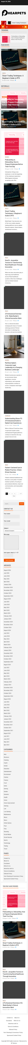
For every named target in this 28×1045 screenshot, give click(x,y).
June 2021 (7, 739)
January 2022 (7, 719)
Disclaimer (7, 863)
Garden (6, 791)
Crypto (4, 73)
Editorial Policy (8, 873)
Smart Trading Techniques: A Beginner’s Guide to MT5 (13, 213)
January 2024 (7, 650)
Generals (6, 794)
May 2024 (6, 639)
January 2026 (7, 584)
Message (6, 534)
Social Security (8, 837)
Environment (7, 774)
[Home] (3, 27)
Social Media (7, 834)
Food (5, 783)
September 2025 (8, 596)
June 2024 (7, 636)
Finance (6, 780)
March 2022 (7, 713)
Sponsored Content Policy (11, 879)
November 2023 (8, 656)
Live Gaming (7, 811)
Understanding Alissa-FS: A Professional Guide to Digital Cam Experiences (13, 420)
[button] (6, 27)
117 (21, 493)
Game (5, 786)
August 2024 (7, 630)
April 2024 (6, 642)
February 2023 (8, 682)
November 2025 (8, 590)
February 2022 (8, 716)
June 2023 (7, 670)
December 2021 (8, 722)
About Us (6, 861)
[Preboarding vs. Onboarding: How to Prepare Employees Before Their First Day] (14, 143)
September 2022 (8, 696)
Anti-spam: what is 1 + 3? (11, 552)
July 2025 (6, 601)
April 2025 (6, 610)
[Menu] (6, 27)
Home (5, 800)
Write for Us (7, 866)
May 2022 (6, 707)
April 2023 (6, 676)
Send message (9, 560)
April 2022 (6, 710)
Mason (12, 80)
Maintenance (7, 814)
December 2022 (8, 687)
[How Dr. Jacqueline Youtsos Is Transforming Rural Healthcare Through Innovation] (14, 244)
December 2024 (8, 622)
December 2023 (8, 653)
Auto (5, 754)
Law (5, 808)
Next (14, 496)
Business (7, 156)
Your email (7, 521)
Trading (6, 846)
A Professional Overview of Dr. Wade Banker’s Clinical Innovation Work (13, 316)
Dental (5, 766)
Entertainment (7, 771)
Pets (5, 828)
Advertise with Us (9, 868)
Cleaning (6, 760)
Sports (6, 840)
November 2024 (8, 624)
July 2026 (6, 573)
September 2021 (8, 730)
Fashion (6, 777)
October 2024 (7, 627)
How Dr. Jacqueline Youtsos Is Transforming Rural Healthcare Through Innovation (13, 974)
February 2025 (8, 616)
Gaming (6, 788)
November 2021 (8, 724)
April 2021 (6, 745)
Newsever (22, 1041)
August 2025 (7, 599)
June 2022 (7, 704)
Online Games (7, 823)
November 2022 (8, 690)
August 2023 (7, 664)
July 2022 (6, 702)
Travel (5, 848)
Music (5, 817)
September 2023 (8, 662)
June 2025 (7, 604)
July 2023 (6, 667)
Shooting (6, 831)
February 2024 (8, 647)
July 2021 (6, 736)
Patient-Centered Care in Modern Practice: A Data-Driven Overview (13, 469)
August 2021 (7, 733)
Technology (7, 415)
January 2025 (7, 619)
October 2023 (7, 659)
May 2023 (6, 673)
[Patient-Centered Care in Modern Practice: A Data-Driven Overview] (14, 451)
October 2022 (7, 693)
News (5, 820)
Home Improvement (9, 803)
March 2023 (7, 679)
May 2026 (6, 579)
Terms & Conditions (9, 871)
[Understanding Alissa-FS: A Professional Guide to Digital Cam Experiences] (14, 402)
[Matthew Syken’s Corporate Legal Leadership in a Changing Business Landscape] (14, 346)
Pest (5, 826)
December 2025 (8, 587)
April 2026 (6, 581)
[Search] (23, 26)
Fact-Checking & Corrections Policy (13, 876)
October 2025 (7, 593)
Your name (7, 513)
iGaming (6, 806)
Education (6, 768)
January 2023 (7, 684)
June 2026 (7, 576)
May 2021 (6, 742)
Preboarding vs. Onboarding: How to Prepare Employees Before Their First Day (13, 102)
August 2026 (7, 570)
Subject (6, 528)
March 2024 (7, 644)
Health (6, 257)
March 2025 (7, 613)
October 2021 (7, 727)
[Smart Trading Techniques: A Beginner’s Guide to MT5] (5, 38)
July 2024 (6, 633)
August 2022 (7, 699)
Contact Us (7, 858)
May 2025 (6, 607)
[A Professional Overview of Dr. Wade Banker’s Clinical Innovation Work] (14, 297)
